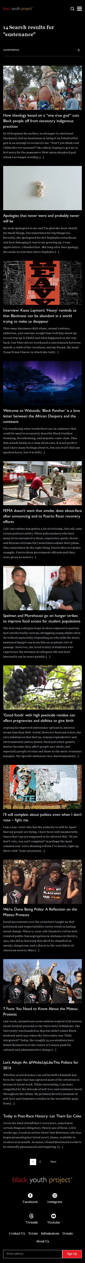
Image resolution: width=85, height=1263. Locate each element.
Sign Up (72, 1254)
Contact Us (17, 1233)
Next (53, 1162)
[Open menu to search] (72, 9)
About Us (42, 1241)
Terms (33, 1233)
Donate (67, 1233)
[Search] (78, 50)
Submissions (50, 1233)
